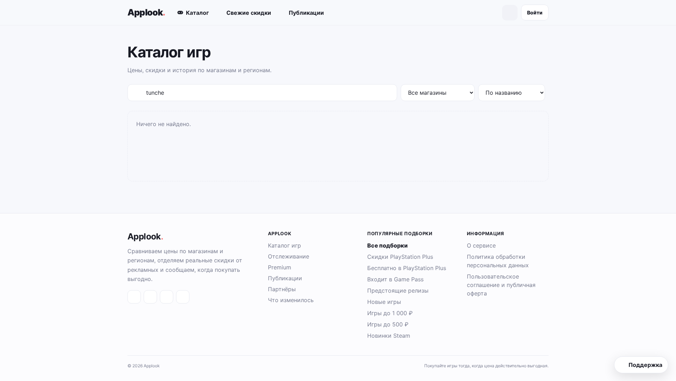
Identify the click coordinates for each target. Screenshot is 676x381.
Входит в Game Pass (395, 279)
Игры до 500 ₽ (387, 324)
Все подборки (387, 245)
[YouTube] (182, 297)
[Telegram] (150, 297)
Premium (279, 267)
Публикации (306, 12)
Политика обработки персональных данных (498, 261)
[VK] (134, 297)
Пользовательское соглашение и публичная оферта (501, 285)
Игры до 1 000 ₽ (390, 313)
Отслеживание (288, 256)
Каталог (197, 12)
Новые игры (384, 301)
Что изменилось (291, 300)
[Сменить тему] (510, 12)
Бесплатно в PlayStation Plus (406, 267)
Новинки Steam (388, 335)
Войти (535, 12)
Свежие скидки (248, 12)
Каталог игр (284, 245)
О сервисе (481, 245)
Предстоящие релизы (397, 290)
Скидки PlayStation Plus (400, 256)
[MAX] (166, 297)
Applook (146, 12)
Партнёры (282, 289)
